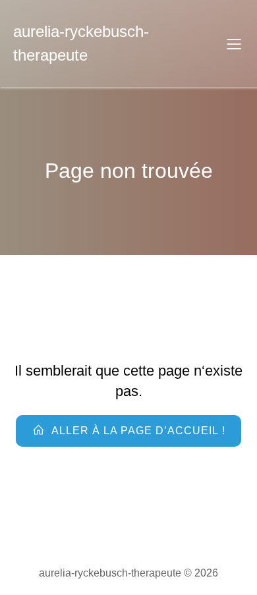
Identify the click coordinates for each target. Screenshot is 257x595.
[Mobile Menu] (234, 43)
